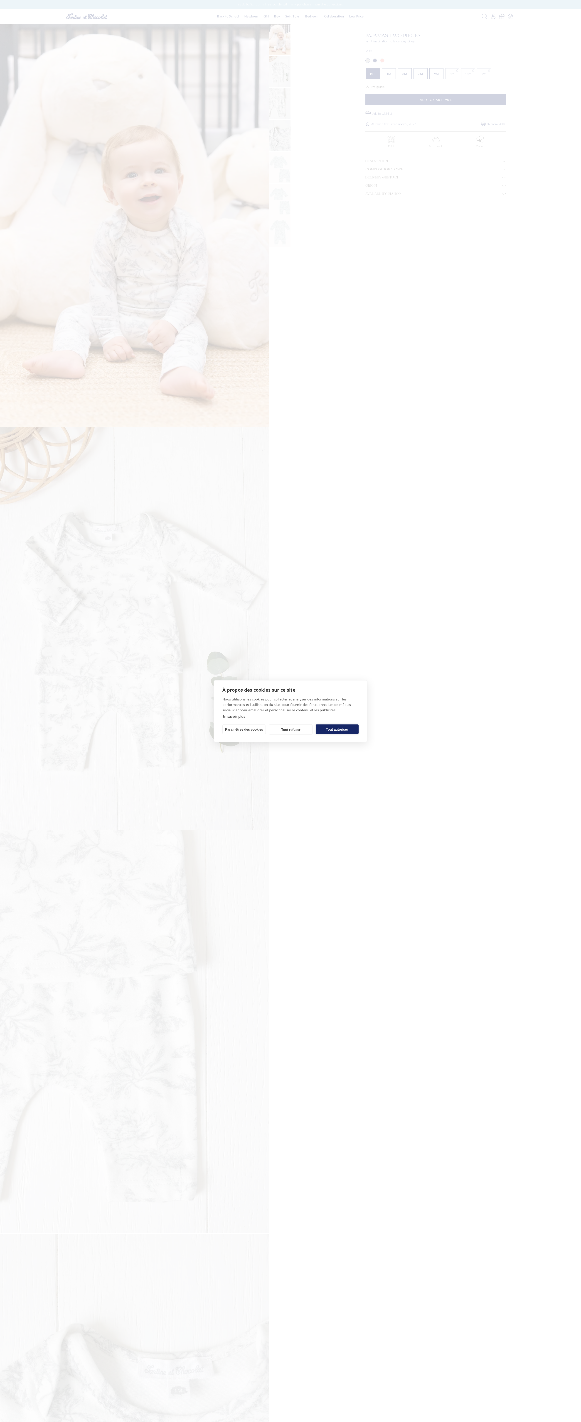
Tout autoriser (337, 729)
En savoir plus (233, 716)
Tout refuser (290, 729)
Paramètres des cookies (244, 729)
